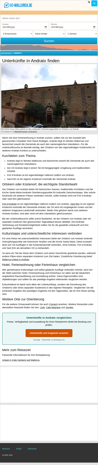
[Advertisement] (49, 385)
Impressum (6, 448)
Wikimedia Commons (21, 131)
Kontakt (18, 448)
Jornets (69, 307)
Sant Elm (75, 204)
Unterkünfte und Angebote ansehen (49, 333)
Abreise (54, 24)
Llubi (42, 307)
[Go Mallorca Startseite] (18, 5)
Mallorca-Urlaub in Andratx (15, 259)
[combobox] (49, 18)
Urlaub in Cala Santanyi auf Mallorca (20, 360)
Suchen (49, 41)
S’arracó (53, 304)
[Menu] (94, 3)
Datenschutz (32, 448)
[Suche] (89, 2)
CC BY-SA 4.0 (32, 131)
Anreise (5, 24)
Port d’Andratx (9, 204)
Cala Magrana (53, 307)
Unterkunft (6, 53)
